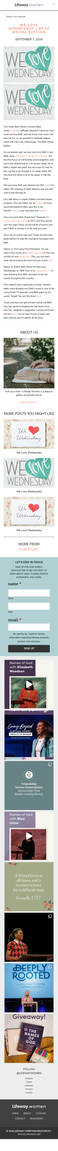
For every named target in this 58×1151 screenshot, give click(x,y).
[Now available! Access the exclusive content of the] (29, 734)
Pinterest (29, 1089)
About (27, 1113)
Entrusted (15, 131)
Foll (26, 1069)
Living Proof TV (43, 271)
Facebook (29, 1086)
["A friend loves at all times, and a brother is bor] (29, 886)
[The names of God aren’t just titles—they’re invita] (29, 836)
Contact (20, 1119)
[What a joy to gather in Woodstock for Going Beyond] (29, 937)
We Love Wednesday (29, 453)
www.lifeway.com (29, 1134)
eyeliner (43, 211)
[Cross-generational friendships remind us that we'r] (29, 785)
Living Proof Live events (15, 221)
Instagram (29, 1078)
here (50, 261)
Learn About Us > (29, 402)
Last (10, 611)
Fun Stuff (29, 550)
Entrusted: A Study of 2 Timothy (31, 156)
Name (14, 584)
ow (32, 1069)
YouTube (29, 1093)
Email (15, 620)
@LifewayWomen (29, 1073)
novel (47, 185)
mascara (16, 211)
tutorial (14, 314)
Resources (36, 1119)
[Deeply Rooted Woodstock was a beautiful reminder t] (29, 987)
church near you (35, 253)
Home (15, 1113)
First (10, 598)
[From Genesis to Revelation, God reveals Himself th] (29, 684)
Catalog (41, 1113)
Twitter (39, 203)
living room (24, 257)
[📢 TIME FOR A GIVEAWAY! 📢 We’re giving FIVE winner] (29, 1038)
